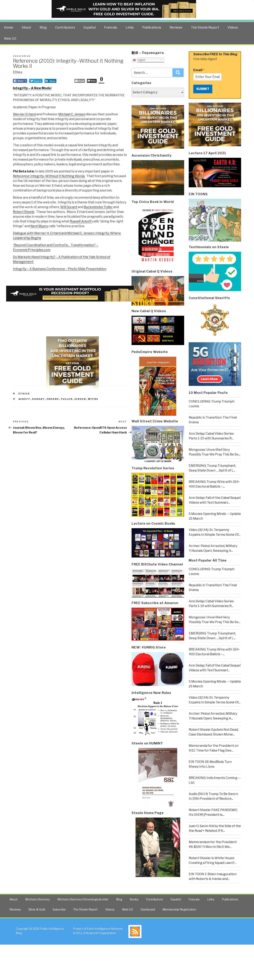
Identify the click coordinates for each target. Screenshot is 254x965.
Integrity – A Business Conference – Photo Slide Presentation (59, 269)
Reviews (176, 27)
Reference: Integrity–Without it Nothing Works (49, 176)
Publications (151, 27)
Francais (110, 27)
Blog (43, 27)
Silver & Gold (36, 909)
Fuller (67, 399)
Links (130, 27)
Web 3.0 (10, 38)
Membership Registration (179, 909)
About (26, 27)
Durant (38, 399)
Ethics (17, 72)
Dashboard (147, 909)
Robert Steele (23, 212)
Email (198, 70)
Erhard (53, 399)
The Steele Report (205, 27)
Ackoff (24, 399)
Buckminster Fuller (98, 207)
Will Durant (68, 207)
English (140, 59)
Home (8, 27)
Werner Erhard (24, 114)
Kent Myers (39, 226)
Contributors (65, 27)
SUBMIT (202, 89)
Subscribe (59, 909)
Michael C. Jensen (71, 114)
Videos (233, 27)
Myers (93, 399)
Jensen (80, 399)
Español (90, 27)
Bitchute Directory (37, 899)
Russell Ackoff (81, 221)
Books (134, 899)
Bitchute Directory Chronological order (83, 899)
